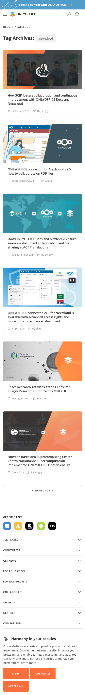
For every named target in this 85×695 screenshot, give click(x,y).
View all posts (42, 490)
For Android (41, 526)
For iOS (52, 526)
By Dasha (46, 180)
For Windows (7, 526)
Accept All (16, 686)
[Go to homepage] (23, 14)
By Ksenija (42, 398)
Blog (6, 27)
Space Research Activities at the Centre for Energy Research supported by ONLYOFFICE (40, 389)
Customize (43, 673)
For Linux (18, 526)
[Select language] (78, 14)
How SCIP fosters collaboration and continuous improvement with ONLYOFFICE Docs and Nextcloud (42, 99)
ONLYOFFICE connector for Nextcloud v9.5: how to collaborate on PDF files (40, 171)
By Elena (37, 328)
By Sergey (43, 111)
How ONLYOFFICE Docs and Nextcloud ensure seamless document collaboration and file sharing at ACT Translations (42, 243)
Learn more (28, 663)
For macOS (29, 526)
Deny (16, 673)
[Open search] (69, 14)
